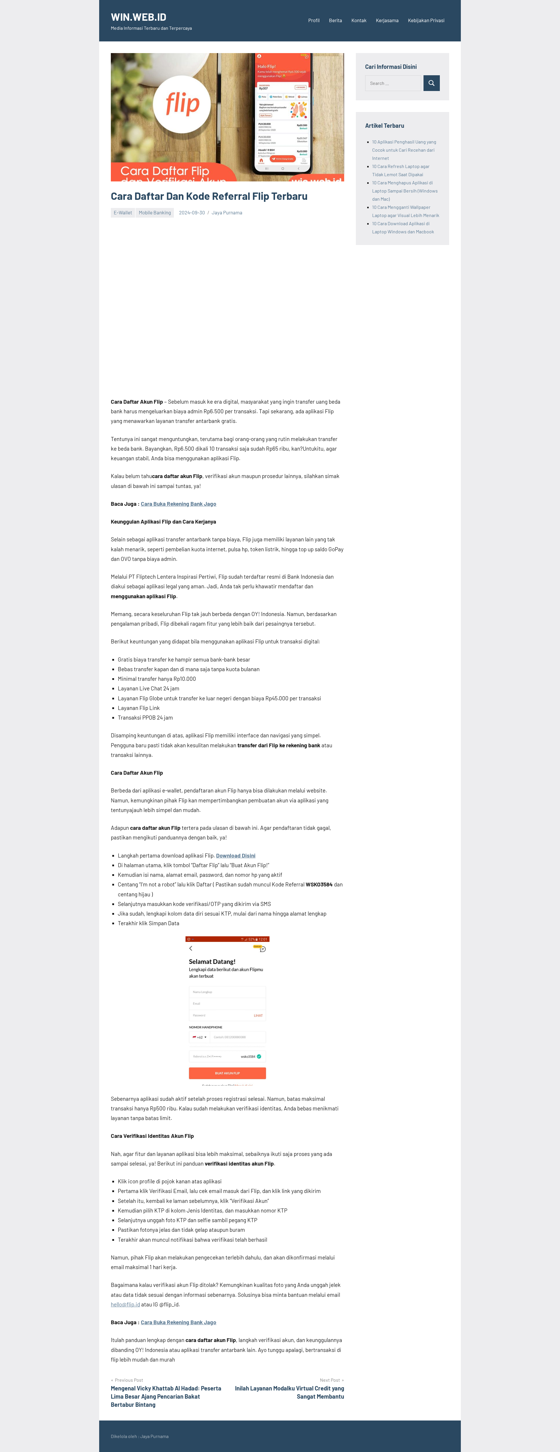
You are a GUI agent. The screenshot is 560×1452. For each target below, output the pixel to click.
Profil (314, 20)
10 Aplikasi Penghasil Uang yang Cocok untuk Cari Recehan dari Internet (404, 150)
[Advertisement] (227, 266)
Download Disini (236, 855)
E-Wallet (123, 212)
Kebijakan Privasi (426, 20)
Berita (335, 20)
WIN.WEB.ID (138, 16)
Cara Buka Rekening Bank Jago (178, 503)
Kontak (359, 20)
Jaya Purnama (227, 212)
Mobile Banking (155, 212)
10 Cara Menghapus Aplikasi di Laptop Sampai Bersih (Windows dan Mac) (405, 191)
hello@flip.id (125, 1304)
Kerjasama (387, 20)
